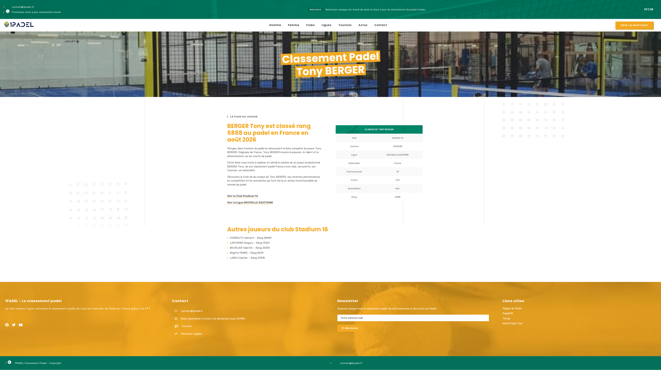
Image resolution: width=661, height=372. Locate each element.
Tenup (506, 318)
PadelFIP (508, 313)
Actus (363, 25)
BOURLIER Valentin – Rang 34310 (250, 247)
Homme (275, 25)
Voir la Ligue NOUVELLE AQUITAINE (250, 202)
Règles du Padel (512, 308)
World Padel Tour (512, 323)
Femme (293, 25)
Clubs (310, 25)
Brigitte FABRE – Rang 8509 (247, 252)
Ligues (327, 25)
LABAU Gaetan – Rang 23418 (247, 257)
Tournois (345, 25)
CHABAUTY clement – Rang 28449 (251, 237)
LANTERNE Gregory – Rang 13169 (250, 242)
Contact (380, 25)
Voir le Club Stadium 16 (242, 196)
